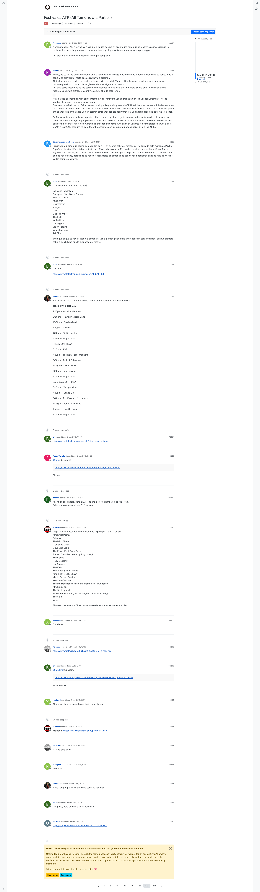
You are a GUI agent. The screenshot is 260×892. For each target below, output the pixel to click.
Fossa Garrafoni (60, 456)
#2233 (171, 666)
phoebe (56, 498)
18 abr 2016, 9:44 (79, 764)
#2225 (171, 264)
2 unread (201, 79)
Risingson (57, 43)
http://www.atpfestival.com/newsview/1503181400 (79, 274)
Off (46, 24)
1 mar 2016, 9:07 (74, 666)
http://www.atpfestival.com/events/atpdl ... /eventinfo (80, 441)
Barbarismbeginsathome (63, 142)
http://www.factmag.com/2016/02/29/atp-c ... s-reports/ (82, 651)
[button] (3, 889)
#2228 (171, 456)
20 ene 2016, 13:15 (79, 620)
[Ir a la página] (116, 886)
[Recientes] (3, 3)
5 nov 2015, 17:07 (74, 437)
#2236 (171, 745)
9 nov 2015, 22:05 (84, 456)
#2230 (171, 527)
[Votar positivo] (156, 62)
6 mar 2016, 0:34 (78, 700)
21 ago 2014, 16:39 (79, 43)
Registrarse (52, 875)
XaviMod (57, 620)
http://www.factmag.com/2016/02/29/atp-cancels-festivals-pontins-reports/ (94, 677)
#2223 (171, 142)
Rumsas (56, 527)
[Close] (170, 848)
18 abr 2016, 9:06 (77, 745)
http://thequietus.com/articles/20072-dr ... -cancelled (80, 825)
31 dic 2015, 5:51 (76, 498)
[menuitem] (256, 3)
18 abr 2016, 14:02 (76, 783)
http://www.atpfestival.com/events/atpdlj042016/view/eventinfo (87, 467)
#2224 (171, 181)
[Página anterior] (98, 886)
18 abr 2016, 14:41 (74, 802)
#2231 (171, 620)
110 (132, 886)
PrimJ (55, 70)
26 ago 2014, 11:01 (75, 70)
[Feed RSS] (90, 23)
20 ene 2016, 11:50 (78, 527)
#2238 (171, 783)
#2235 (171, 726)
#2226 (171, 296)
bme (55, 181)
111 (139, 886)
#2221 (171, 43)
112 (146, 886)
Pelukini (56, 647)
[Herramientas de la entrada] (171, 62)
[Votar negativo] (166, 62)
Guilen (55, 296)
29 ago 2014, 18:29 (92, 142)
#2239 (171, 802)
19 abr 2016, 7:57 (77, 821)
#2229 (171, 498)
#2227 (171, 437)
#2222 (171, 70)
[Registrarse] (256, 9)
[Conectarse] (256, 3)
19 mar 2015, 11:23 (74, 264)
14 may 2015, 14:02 (77, 296)
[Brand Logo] (48, 6)
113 (154, 886)
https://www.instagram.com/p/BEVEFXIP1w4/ (86, 730)
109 (124, 886)
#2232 (171, 647)
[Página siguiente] (161, 886)
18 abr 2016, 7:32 (77, 726)
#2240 (171, 821)
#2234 (171, 700)
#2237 (171, 764)
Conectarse (66, 875)
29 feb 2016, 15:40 (78, 647)
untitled (56, 821)
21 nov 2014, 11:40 (74, 181)
